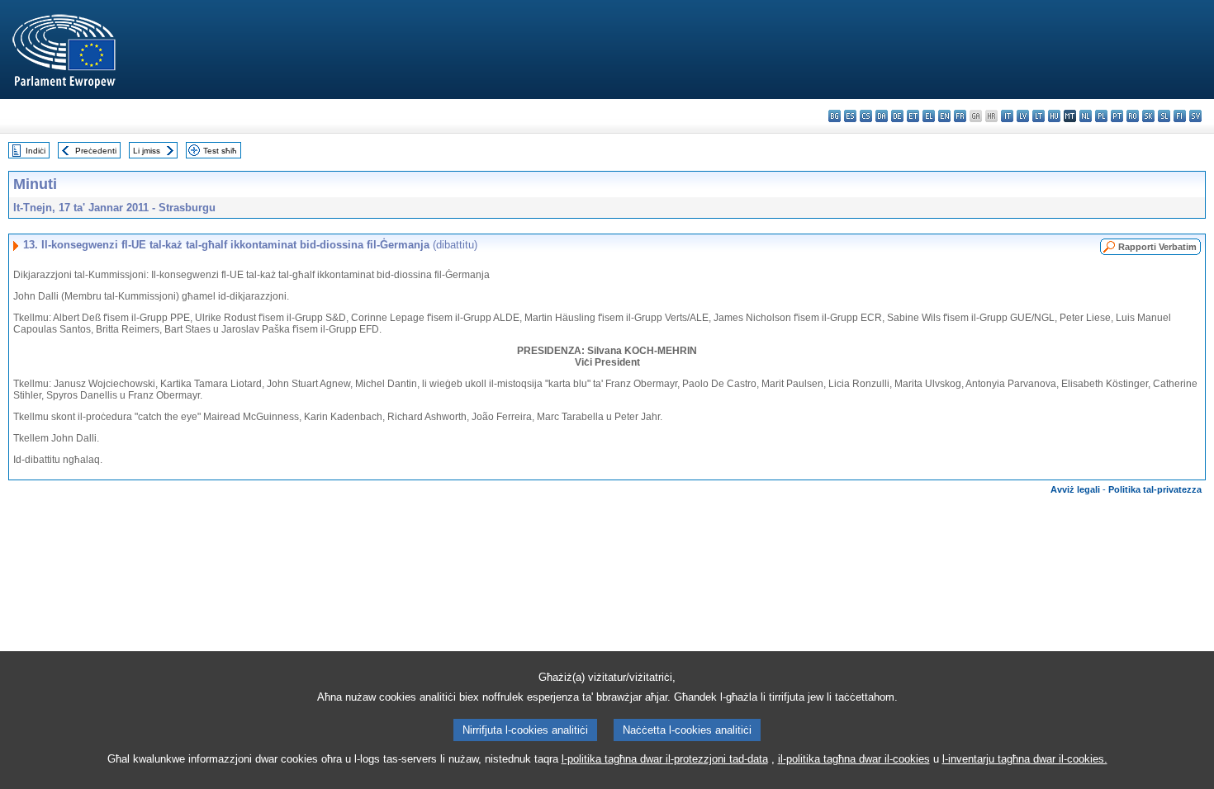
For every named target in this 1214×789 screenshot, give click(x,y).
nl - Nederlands (1085, 116)
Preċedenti (95, 150)
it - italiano (1007, 116)
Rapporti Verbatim (1157, 247)
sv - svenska (1195, 116)
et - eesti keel (913, 116)
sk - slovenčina (1148, 116)
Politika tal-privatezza (1155, 489)
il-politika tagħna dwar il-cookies (854, 759)
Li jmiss (146, 150)
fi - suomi (1180, 116)
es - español (850, 116)
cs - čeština (866, 116)
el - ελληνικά (928, 116)
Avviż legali (1075, 489)
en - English (944, 116)
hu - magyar (1054, 116)
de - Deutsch (897, 116)
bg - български (834, 116)
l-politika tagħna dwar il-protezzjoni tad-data (665, 759)
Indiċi (35, 150)
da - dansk (881, 116)
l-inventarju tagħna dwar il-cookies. (1024, 759)
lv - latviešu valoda (1023, 116)
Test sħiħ (220, 150)
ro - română (1132, 116)
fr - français (960, 116)
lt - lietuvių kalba (1038, 116)
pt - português (1117, 116)
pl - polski (1101, 116)
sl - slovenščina (1164, 116)
